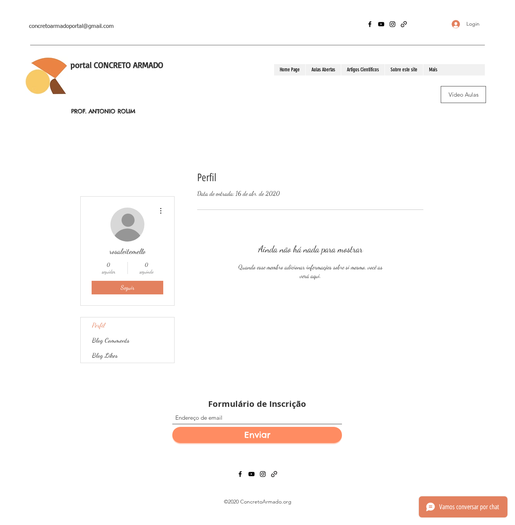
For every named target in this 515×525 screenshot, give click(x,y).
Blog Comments (110, 340)
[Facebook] (370, 24)
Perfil (98, 325)
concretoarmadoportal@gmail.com (71, 26)
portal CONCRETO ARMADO (117, 65)
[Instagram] (392, 24)
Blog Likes (105, 355)
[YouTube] (381, 24)
